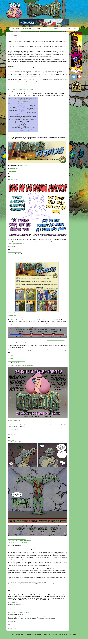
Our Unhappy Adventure (14, 34)
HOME (12, 28)
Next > (9, 627)
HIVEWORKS (67, 28)
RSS (61, 28)
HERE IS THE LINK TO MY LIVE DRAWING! (19, 541)
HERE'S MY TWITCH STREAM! (16, 244)
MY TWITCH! (11, 312)
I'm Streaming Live (12, 602)
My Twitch (10, 358)
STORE (65, 635)
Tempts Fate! (11, 440)
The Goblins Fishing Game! (14, 252)
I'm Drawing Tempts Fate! (14, 420)
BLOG (22, 635)
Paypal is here (12, 171)
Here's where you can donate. (15, 88)
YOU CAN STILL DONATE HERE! (55, 340)
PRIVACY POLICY (72, 635)
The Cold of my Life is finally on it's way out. (19, 612)
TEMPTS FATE (38, 28)
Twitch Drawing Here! (13, 429)
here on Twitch (23, 165)
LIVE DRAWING (54, 28)
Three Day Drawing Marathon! (15, 179)
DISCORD (74, 28)
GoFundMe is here (14, 168)
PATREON (46, 28)
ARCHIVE (18, 28)
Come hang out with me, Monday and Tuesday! (19, 365)
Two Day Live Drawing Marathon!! (16, 361)
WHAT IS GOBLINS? (28, 28)
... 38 (15, 628)
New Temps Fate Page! (13, 315)
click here (25, 343)
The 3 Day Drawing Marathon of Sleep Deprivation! (20, 89)
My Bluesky (10, 355)
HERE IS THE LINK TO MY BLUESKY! (18, 542)
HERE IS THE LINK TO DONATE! (17, 539)
